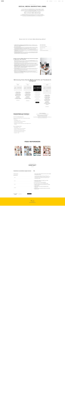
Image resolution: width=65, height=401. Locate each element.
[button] (13, 149)
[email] (33, 200)
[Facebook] (31, 200)
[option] (20, 27)
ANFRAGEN (18, 100)
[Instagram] (32, 200)
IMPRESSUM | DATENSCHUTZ (32, 202)
